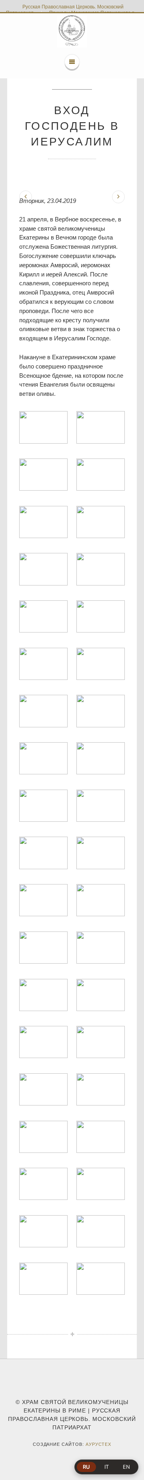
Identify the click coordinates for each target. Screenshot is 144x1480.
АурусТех (99, 1444)
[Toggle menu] (72, 62)
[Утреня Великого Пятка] (25, 196)
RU (86, 1467)
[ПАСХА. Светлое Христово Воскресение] (118, 196)
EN (126, 1467)
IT (106, 1467)
